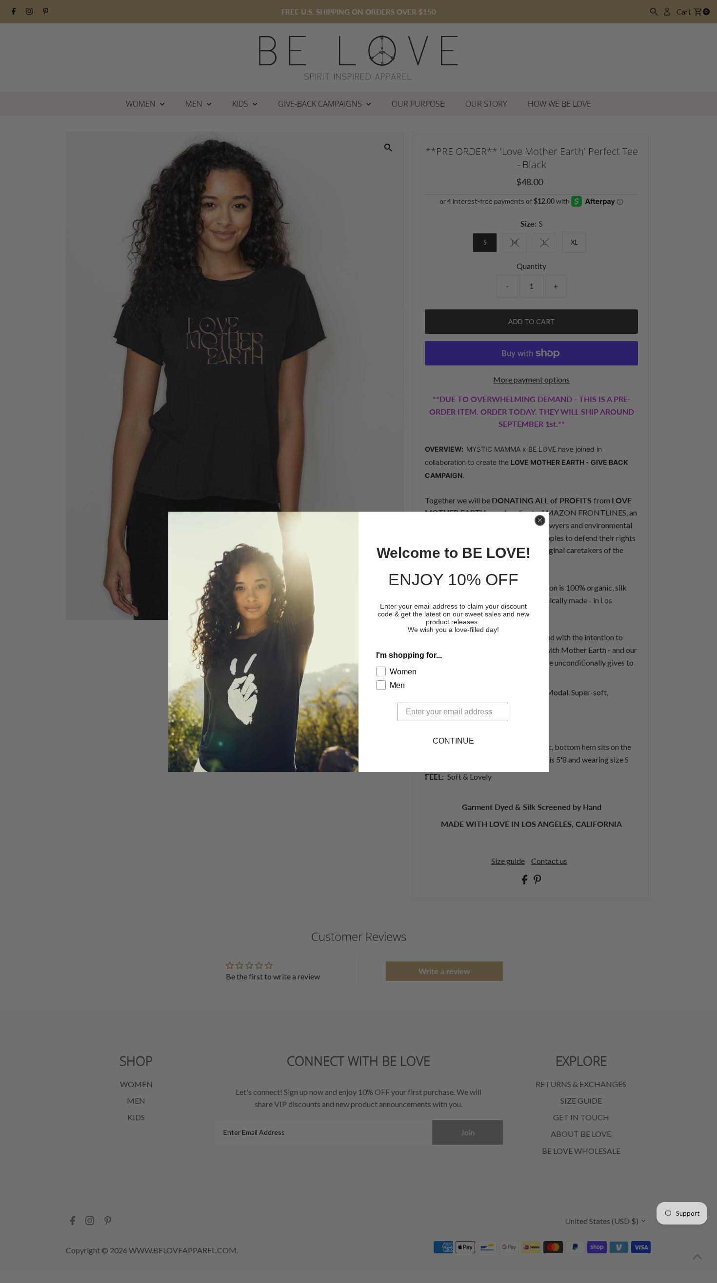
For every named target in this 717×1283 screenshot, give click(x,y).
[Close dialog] (540, 520)
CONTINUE (453, 741)
